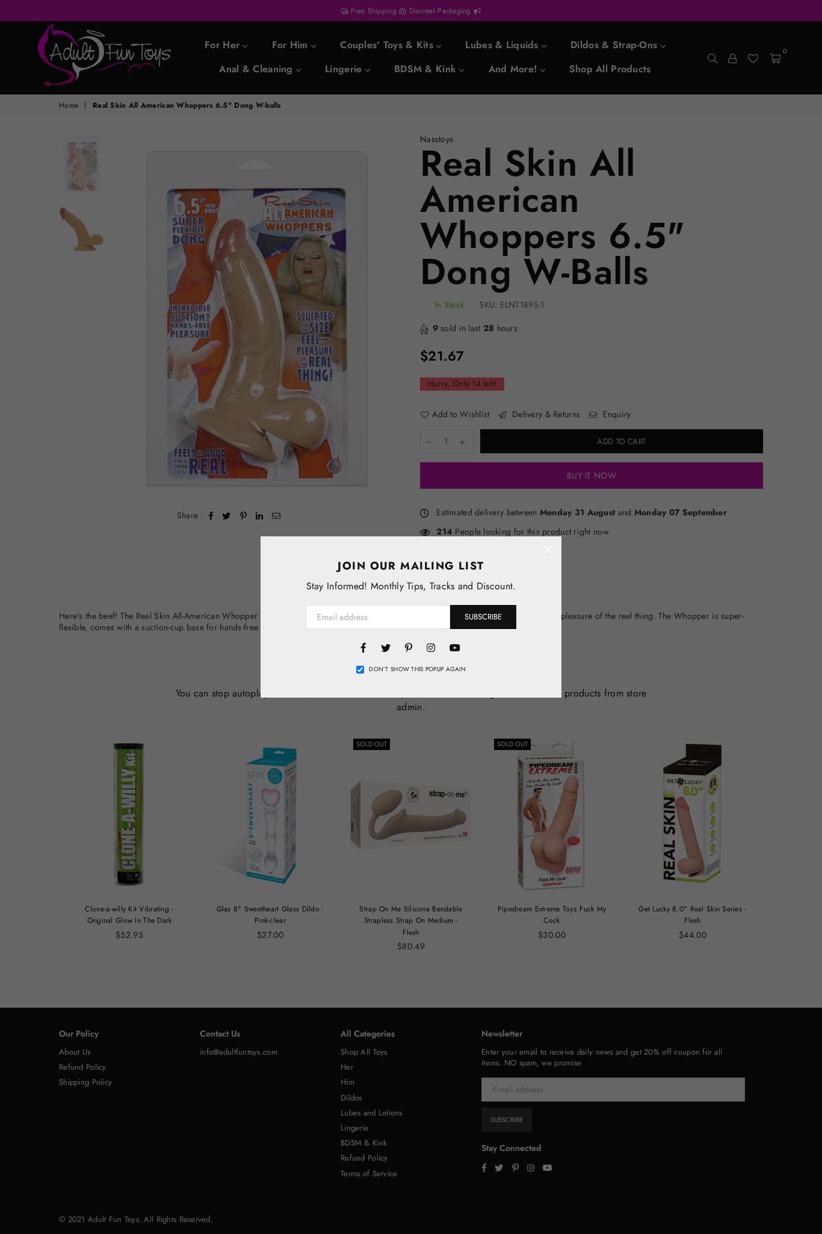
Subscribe (483, 616)
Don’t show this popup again (417, 669)
